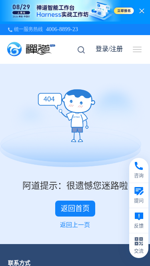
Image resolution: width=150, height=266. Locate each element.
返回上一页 (75, 225)
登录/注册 (109, 48)
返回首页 (75, 209)
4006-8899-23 (62, 29)
